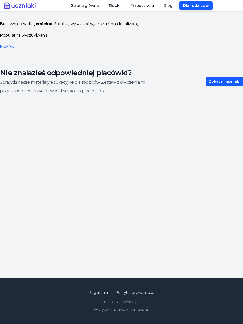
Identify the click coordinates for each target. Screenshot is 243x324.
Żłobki (114, 5)
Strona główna (85, 5)
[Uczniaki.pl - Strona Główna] (21, 5)
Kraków (7, 46)
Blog (168, 5)
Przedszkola (142, 5)
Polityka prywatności (135, 292)
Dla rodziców (196, 5)
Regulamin (99, 292)
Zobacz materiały (224, 81)
